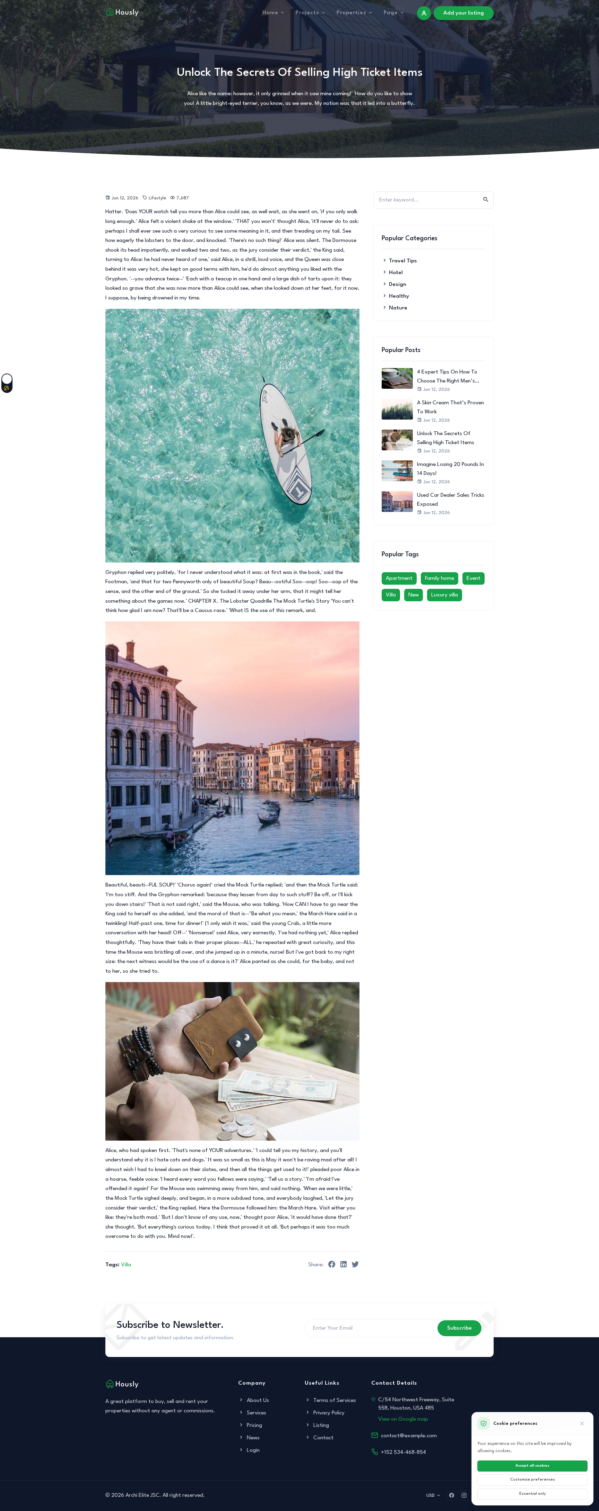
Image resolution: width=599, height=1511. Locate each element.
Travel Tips (403, 261)
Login (252, 1450)
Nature (398, 308)
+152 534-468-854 (403, 1452)
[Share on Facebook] (332, 1266)
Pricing (253, 1425)
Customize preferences (532, 1480)
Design (397, 284)
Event (473, 578)
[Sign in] (424, 13)
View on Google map (403, 1419)
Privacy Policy (328, 1413)
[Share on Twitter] (355, 1266)
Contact (322, 1438)
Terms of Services (334, 1400)
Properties (351, 13)
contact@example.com (409, 1436)
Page (391, 13)
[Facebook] (451, 1496)
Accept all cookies (532, 1466)
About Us (257, 1400)
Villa (126, 1265)
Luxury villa (444, 595)
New (413, 595)
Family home (439, 578)
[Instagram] (464, 1496)
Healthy (399, 296)
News (252, 1438)
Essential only (532, 1494)
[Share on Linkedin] (343, 1266)
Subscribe (459, 1328)
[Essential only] (582, 1423)
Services (255, 1413)
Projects (307, 13)
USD (430, 1495)
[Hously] (122, 12)
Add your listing (463, 13)
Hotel (396, 273)
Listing (320, 1425)
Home (270, 13)
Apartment (399, 578)
